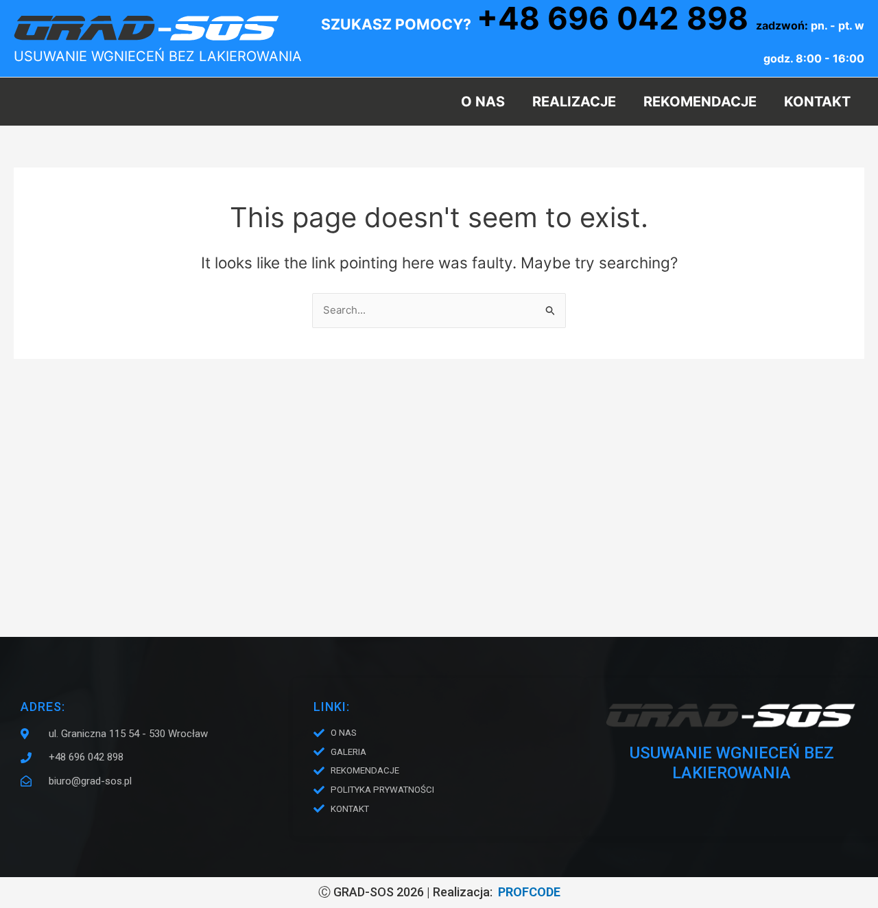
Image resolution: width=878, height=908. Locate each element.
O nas (483, 101)
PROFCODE (529, 892)
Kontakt (817, 101)
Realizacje (574, 101)
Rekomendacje (700, 101)
